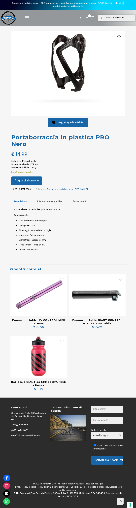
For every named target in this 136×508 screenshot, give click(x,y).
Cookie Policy (36, 487)
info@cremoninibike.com (27, 435)
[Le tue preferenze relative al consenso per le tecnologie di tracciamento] (130, 505)
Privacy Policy (21, 487)
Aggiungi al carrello (27, 181)
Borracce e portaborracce (60, 189)
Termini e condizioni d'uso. (57, 487)
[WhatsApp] (6, 501)
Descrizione (20, 201)
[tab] (20, 201)
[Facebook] (6, 478)
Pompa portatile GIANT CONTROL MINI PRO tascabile (97, 321)
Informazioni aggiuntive (49, 201)
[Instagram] (6, 485)
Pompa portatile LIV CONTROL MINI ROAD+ (38, 321)
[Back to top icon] (120, 501)
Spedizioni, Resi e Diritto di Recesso (89, 487)
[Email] (6, 493)
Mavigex (99, 483)
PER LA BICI (81, 189)
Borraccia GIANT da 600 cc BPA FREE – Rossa (38, 383)
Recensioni (80, 201)
